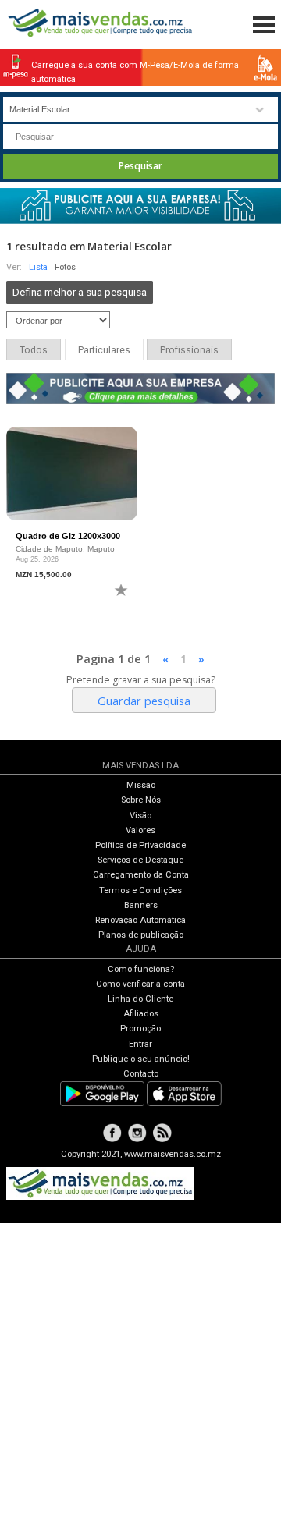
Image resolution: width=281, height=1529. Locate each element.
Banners (141, 905)
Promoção (140, 1028)
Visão (140, 816)
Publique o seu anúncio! (141, 1059)
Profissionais (189, 350)
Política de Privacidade (140, 845)
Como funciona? (141, 969)
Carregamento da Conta (141, 875)
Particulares (104, 350)
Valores (140, 830)
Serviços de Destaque (140, 860)
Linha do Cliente (140, 999)
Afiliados (140, 1014)
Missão (140, 785)
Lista (38, 267)
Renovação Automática (140, 920)
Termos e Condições (140, 890)
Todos (34, 350)
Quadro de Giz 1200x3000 (68, 536)
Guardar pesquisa (144, 700)
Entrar (140, 1044)
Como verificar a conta (140, 984)
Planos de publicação (140, 935)
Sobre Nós (141, 800)
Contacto (140, 1074)
